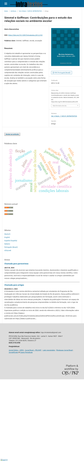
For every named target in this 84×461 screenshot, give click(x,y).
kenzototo (3, 400)
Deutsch (7, 234)
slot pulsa (3, 426)
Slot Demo (3, 423)
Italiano (7, 244)
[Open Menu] (5, 3)
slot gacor (3, 408)
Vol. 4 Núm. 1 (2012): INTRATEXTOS (30, 11)
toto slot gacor (5, 441)
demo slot (3, 382)
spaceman (4, 397)
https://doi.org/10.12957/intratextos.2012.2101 (25, 35)
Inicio (6, 11)
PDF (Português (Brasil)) (62, 73)
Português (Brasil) (11, 247)
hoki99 (2, 449)
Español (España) (10, 241)
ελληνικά (7, 250)
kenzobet (3, 393)
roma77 (3, 434)
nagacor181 (4, 430)
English (7, 237)
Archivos (13, 11)
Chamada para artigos (14, 285)
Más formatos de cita (59, 106)
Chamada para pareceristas (16, 263)
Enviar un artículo (12, 134)
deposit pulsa (5, 415)
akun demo (4, 445)
